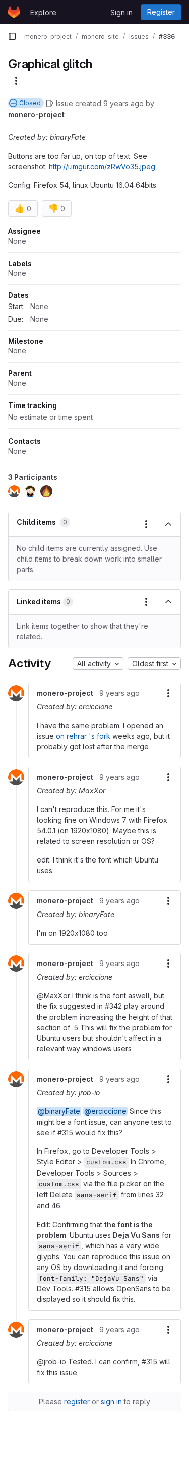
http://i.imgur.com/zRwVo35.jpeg (102, 166)
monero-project (36, 114)
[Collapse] (168, 524)
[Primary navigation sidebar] (12, 36)
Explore (43, 12)
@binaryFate (59, 1111)
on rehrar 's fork (83, 736)
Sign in (121, 12)
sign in (111, 1401)
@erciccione (105, 1111)
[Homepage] (14, 12)
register (77, 1401)
